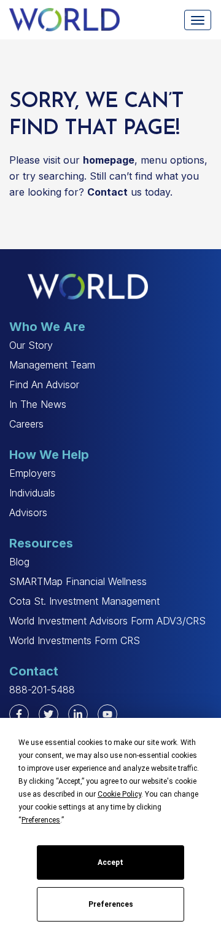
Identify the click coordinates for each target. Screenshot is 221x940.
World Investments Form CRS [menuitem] (74, 640)
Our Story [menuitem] (31, 345)
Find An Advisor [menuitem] (44, 384)
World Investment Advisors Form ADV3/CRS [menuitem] (107, 621)
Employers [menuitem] (32, 473)
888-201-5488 (42, 689)
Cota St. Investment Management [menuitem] (84, 601)
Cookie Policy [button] (119, 794)
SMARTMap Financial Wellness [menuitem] (78, 581)
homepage (108, 160)
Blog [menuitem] (19, 562)
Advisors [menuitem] (28, 512)
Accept (110, 862)
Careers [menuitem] (26, 424)
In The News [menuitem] (37, 404)
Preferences (110, 904)
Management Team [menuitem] (52, 365)
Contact (107, 192)
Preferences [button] (40, 820)
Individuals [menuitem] (32, 493)
